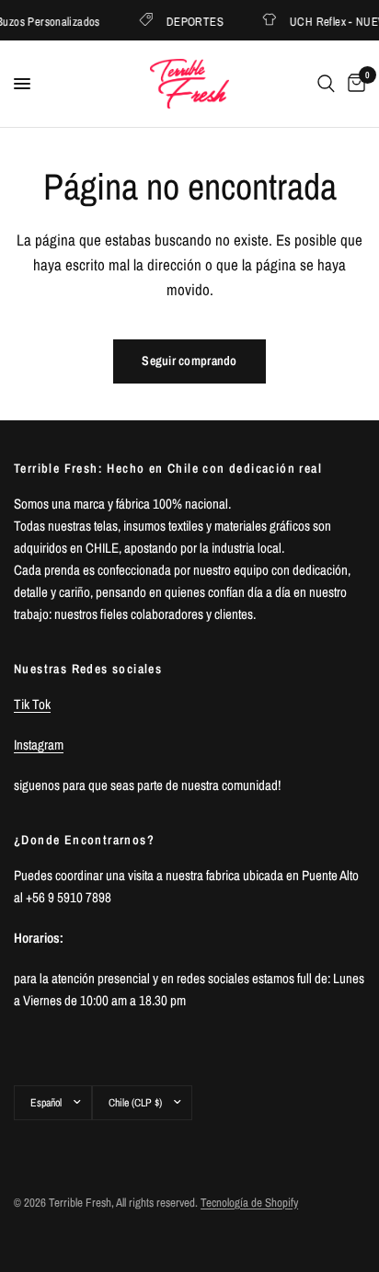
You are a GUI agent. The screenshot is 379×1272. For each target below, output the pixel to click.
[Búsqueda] (326, 83)
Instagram (38, 744)
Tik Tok (32, 704)
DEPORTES (193, 21)
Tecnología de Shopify (249, 1202)
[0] (353, 83)
